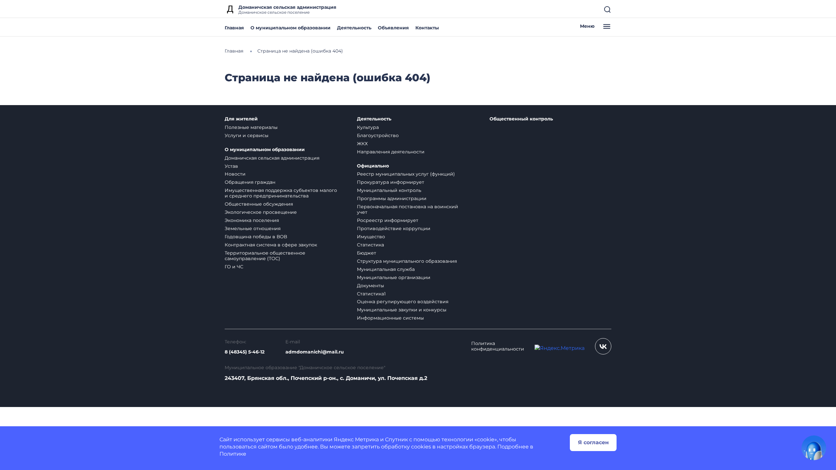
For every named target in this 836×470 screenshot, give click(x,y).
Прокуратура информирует (390, 182)
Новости (235, 174)
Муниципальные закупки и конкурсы (401, 310)
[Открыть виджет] (813, 447)
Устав (231, 166)
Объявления (393, 28)
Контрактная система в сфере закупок (271, 245)
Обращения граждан (250, 182)
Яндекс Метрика (356, 439)
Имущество (371, 237)
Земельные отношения (253, 228)
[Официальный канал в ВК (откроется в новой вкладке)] (603, 346)
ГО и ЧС (234, 267)
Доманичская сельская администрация (272, 158)
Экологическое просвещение (261, 212)
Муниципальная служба (386, 269)
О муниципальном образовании (290, 28)
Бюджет (366, 253)
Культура (368, 127)
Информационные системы (390, 318)
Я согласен (593, 442)
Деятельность (354, 28)
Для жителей (241, 119)
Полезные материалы (251, 127)
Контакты (427, 28)
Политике (232, 454)
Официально (373, 166)
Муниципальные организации (393, 277)
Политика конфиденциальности (497, 346)
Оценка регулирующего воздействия (402, 302)
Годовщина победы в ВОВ (256, 237)
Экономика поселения (252, 220)
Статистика (370, 245)
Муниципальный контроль (389, 190)
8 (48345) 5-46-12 (245, 352)
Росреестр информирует (387, 220)
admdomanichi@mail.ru (314, 352)
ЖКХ (362, 144)
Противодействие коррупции (393, 228)
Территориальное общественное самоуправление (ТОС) (265, 255)
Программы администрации (391, 198)
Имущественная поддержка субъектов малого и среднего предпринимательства (281, 193)
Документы (370, 286)
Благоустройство (378, 135)
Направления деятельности (391, 152)
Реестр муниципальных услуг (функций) (406, 174)
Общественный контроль (521, 119)
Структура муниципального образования (407, 261)
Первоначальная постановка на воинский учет (407, 209)
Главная (234, 28)
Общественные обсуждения (259, 204)
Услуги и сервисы (246, 135)
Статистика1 (371, 294)
